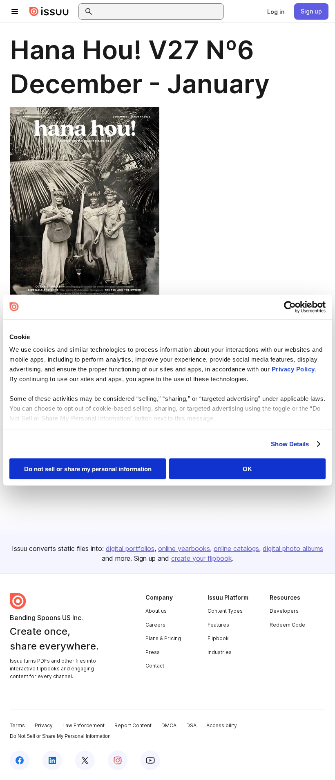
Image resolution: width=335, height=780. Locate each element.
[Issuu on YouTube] (150, 760)
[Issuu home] (49, 11)
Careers (155, 625)
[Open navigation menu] (15, 11)
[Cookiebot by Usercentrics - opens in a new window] (290, 307)
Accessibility (221, 725)
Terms (17, 725)
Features (218, 625)
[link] (276, 11)
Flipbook (218, 638)
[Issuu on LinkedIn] (52, 760)
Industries (220, 652)
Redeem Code (287, 625)
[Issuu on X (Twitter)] (85, 760)
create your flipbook (201, 558)
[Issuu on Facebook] (19, 760)
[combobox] (158, 11)
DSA (191, 725)
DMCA (168, 725)
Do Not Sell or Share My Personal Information (60, 736)
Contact (154, 666)
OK (247, 468)
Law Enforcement (84, 725)
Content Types (225, 611)
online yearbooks (184, 548)
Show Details (290, 444)
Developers (284, 611)
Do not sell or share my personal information (88, 468)
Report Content (133, 725)
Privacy (44, 725)
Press (152, 652)
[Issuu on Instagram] (117, 760)
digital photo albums (293, 548)
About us (156, 611)
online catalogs (236, 548)
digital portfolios (130, 548)
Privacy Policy (293, 369)
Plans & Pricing (163, 638)
